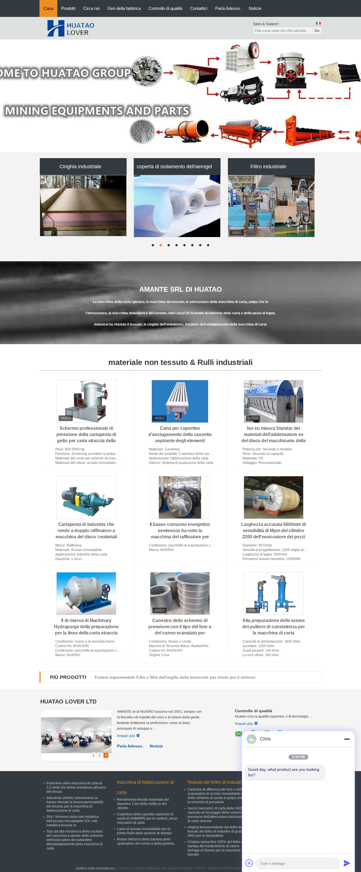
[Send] (346, 863)
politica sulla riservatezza (95, 868)
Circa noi (91, 8)
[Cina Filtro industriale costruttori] (271, 206)
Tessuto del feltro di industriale (217, 782)
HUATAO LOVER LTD (68, 701)
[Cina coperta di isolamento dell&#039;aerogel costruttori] (177, 206)
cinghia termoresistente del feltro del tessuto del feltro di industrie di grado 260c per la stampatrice (216, 831)
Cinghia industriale (80, 166)
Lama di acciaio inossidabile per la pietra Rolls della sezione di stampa (144, 831)
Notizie (255, 8)
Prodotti (68, 8)
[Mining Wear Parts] (180, 95)
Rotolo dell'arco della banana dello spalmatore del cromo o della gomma (145, 841)
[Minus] (347, 739)
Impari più (126, 735)
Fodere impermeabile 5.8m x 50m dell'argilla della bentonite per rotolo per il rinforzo (175, 677)
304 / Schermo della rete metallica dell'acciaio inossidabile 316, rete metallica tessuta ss (73, 821)
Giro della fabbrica (124, 8)
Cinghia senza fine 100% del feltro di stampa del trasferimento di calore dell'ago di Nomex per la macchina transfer (216, 848)
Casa (48, 8)
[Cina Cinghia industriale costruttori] (83, 206)
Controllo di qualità (165, 8)
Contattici (198, 8)
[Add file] (249, 863)
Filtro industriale (268, 166)
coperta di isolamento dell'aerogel (174, 166)
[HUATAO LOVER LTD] (70, 28)
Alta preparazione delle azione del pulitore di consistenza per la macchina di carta (273, 626)
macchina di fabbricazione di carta (145, 787)
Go (317, 30)
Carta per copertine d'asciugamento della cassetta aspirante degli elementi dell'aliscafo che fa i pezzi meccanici (180, 440)
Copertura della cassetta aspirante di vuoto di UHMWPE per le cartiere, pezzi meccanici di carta (147, 818)
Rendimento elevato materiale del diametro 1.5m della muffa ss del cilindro (143, 804)
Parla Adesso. (228, 8)
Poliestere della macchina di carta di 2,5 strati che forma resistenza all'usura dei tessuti (76, 787)
